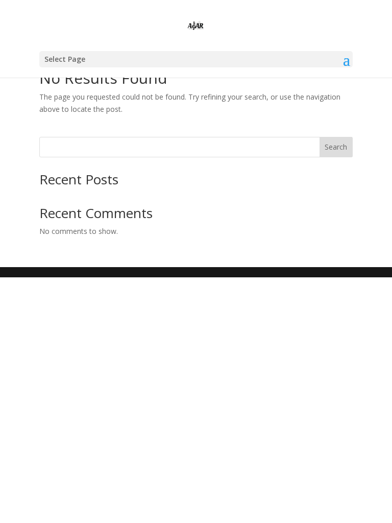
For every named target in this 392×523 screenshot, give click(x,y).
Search (336, 147)
